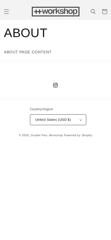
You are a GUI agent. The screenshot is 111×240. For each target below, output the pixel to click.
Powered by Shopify (78, 135)
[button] (6, 11)
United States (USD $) (53, 120)
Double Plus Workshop (47, 135)
